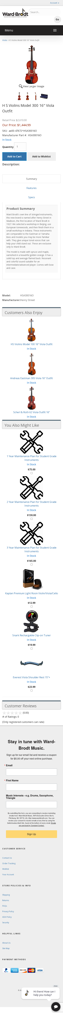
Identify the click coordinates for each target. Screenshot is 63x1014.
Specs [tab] (31, 197)
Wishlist (5, 869)
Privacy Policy (8, 911)
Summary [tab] (31, 178)
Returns (5, 900)
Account (54, 3)
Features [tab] (31, 188)
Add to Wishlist (41, 156)
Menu (9, 30)
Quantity (7, 147)
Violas (4, 40)
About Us (6, 943)
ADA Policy (7, 917)
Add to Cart (14, 156)
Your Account (8, 874)
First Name (12, 780)
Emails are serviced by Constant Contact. (37, 824)
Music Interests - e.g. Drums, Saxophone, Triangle (29, 796)
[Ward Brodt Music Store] (15, 12)
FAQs (4, 906)
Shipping (6, 895)
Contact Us (7, 858)
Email (9, 765)
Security (5, 922)
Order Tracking (8, 863)
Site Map (6, 948)
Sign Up (31, 834)
